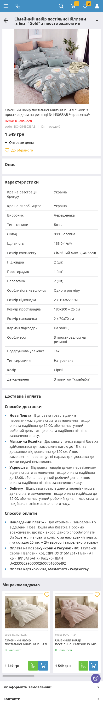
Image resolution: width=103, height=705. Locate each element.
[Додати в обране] (46, 594)
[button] (51, 101)
